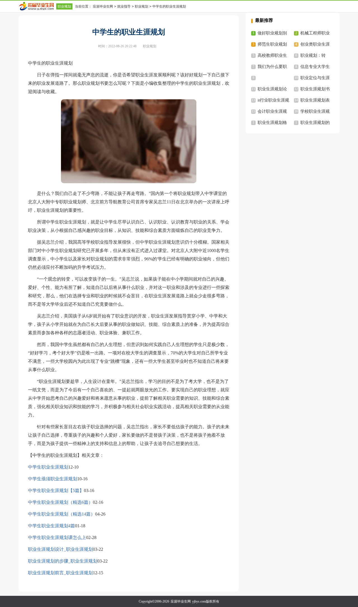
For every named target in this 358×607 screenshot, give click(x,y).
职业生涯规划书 (315, 89)
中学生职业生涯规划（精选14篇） (61, 514)
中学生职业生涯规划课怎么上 (57, 537)
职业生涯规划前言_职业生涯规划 (60, 572)
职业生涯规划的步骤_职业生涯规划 (62, 561)
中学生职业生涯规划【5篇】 (56, 490)
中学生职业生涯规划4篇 (51, 525)
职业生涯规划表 (315, 100)
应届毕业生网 (103, 6)
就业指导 (124, 6)
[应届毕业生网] (37, 6)
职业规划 (64, 6)
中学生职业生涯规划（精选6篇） (60, 502)
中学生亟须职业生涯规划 (52, 478)
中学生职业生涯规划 (48, 467)
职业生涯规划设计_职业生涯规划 (60, 549)
